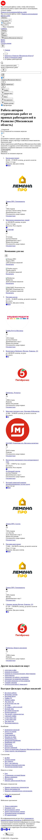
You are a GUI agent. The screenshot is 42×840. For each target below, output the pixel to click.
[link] (4, 35)
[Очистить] (3, 70)
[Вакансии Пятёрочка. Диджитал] (23, 375)
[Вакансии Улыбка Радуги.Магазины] (23, 318)
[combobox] (10, 66)
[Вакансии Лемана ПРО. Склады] (23, 506)
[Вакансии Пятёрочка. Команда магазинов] (23, 630)
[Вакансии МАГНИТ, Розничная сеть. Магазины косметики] (23, 430)
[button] (3, 40)
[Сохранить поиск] (3, 75)
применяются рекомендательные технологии (17, 819)
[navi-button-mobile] (3, 46)
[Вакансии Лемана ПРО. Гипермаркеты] (23, 184)
